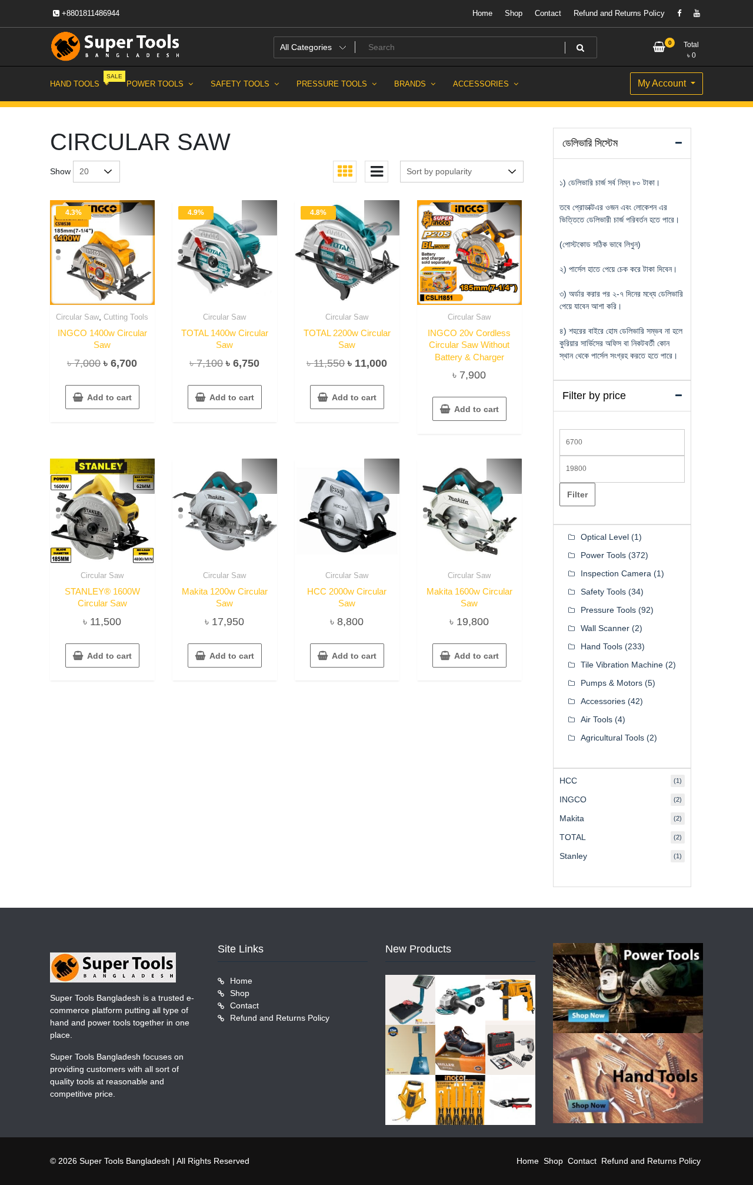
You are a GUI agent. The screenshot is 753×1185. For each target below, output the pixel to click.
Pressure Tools (608, 610)
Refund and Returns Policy (619, 13)
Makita (571, 818)
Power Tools (603, 555)
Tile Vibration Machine (622, 664)
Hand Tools (601, 646)
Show (60, 171)
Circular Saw (77, 317)
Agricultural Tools (612, 737)
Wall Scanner (605, 628)
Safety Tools (603, 591)
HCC (568, 780)
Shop (513, 13)
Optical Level (605, 537)
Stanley (573, 856)
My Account (663, 83)
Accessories (603, 701)
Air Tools (596, 719)
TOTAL (572, 837)
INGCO (573, 799)
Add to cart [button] (109, 397)
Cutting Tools (126, 317)
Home (482, 13)
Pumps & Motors (611, 683)
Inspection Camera (616, 573)
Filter (577, 494)
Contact (548, 13)
